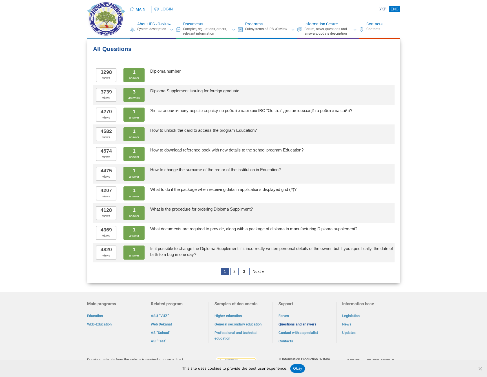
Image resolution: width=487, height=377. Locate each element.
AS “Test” (158, 341)
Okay (297, 368)
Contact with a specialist (298, 333)
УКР (382, 9)
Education (95, 316)
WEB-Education (99, 324)
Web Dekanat (161, 324)
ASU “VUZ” (160, 316)
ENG (395, 9)
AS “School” (160, 333)
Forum (283, 316)
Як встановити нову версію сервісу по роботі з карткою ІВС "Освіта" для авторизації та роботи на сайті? (251, 110)
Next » (258, 271)
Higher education (228, 316)
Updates (349, 333)
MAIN (140, 9)
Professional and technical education (235, 335)
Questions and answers (297, 324)
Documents (193, 24)
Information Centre (321, 24)
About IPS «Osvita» (154, 24)
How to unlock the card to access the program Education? (203, 130)
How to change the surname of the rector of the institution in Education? (215, 169)
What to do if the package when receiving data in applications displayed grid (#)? (223, 189)
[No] (480, 368)
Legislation (351, 316)
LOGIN (166, 9)
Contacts (374, 24)
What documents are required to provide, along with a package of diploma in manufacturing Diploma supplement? (253, 228)
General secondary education (238, 324)
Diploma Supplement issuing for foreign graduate (194, 90)
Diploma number (165, 71)
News (346, 324)
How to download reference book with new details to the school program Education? (227, 150)
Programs (254, 24)
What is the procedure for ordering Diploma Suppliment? (201, 209)
